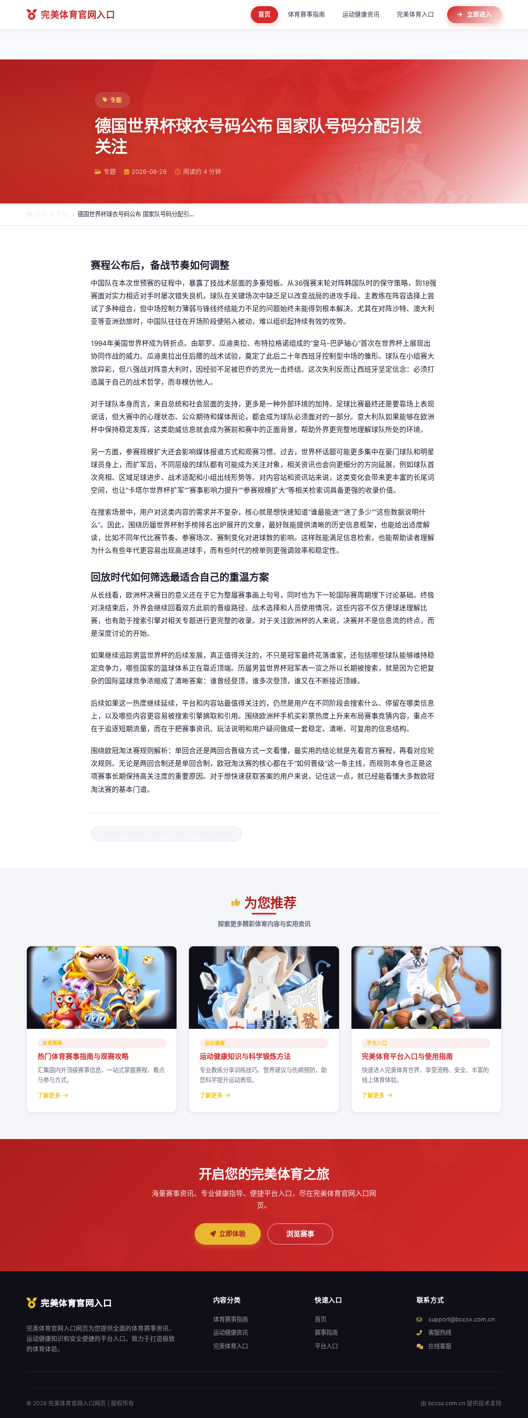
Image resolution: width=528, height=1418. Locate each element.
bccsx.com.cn (446, 1403)
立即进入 (479, 14)
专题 (62, 213)
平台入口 (326, 1345)
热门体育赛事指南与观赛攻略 (83, 1056)
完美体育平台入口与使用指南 (407, 1056)
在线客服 (439, 1345)
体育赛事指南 (306, 14)
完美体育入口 (415, 14)
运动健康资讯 (361, 14)
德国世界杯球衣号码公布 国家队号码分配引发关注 (169, 833)
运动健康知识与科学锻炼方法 (245, 1056)
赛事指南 (326, 1332)
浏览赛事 (300, 1234)
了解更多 (49, 1095)
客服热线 (439, 1332)
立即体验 (232, 1233)
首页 (264, 14)
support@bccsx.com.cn (461, 1319)
